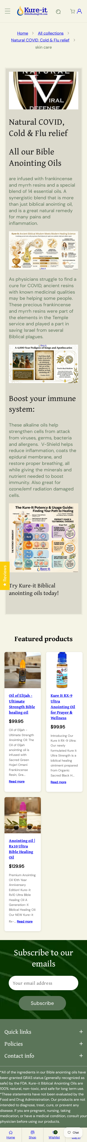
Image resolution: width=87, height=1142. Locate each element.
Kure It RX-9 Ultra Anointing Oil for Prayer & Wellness (63, 706)
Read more (17, 781)
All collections (51, 33)
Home (22, 33)
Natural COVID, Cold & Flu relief (40, 40)
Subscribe (42, 1003)
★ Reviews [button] (5, 576)
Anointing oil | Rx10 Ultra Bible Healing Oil (22, 849)
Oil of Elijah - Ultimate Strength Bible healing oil (22, 703)
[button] (7, 11)
